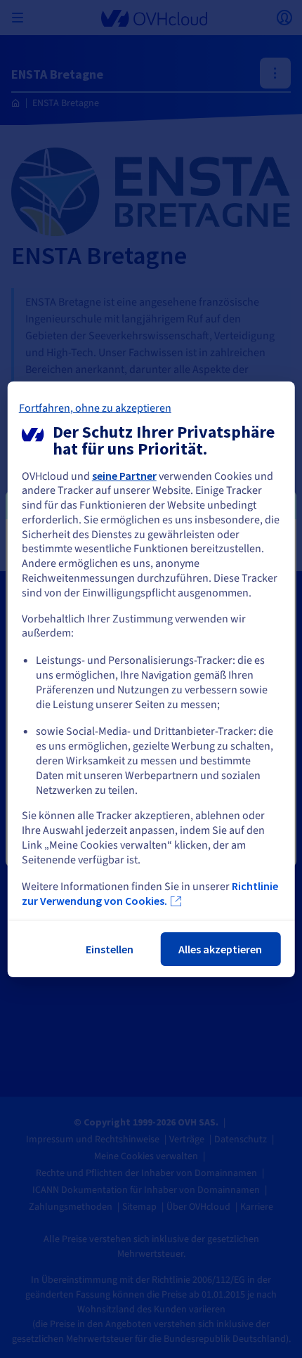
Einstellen (109, 949)
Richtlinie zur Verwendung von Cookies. (150, 893)
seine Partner (124, 476)
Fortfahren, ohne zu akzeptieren (95, 408)
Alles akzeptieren (220, 949)
